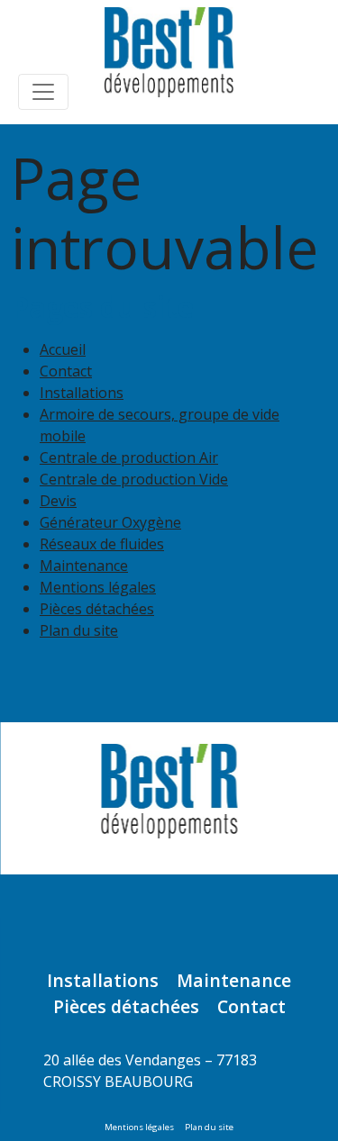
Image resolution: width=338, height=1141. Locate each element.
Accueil (63, 349)
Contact (66, 371)
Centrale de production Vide (134, 479)
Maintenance (84, 565)
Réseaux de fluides (102, 544)
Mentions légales (98, 587)
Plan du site (79, 630)
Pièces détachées (97, 609)
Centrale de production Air (129, 457)
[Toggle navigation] (43, 92)
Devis (58, 501)
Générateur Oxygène (110, 522)
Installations (81, 393)
